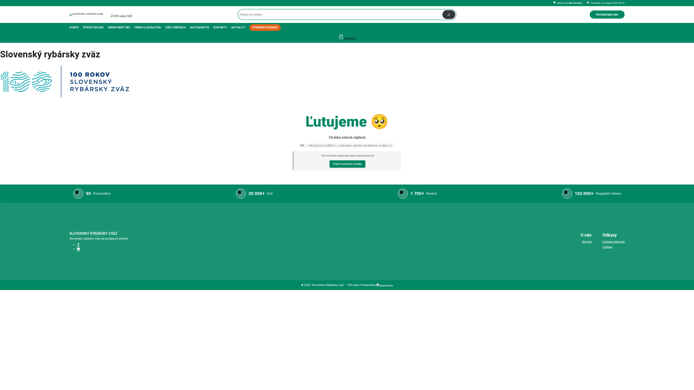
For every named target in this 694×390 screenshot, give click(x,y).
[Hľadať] (448, 14)
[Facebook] (78, 244)
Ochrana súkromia (613, 242)
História (587, 242)
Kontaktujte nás (607, 14)
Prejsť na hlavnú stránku (347, 163)
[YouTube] (78, 249)
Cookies (607, 247)
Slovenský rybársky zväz (93, 233)
